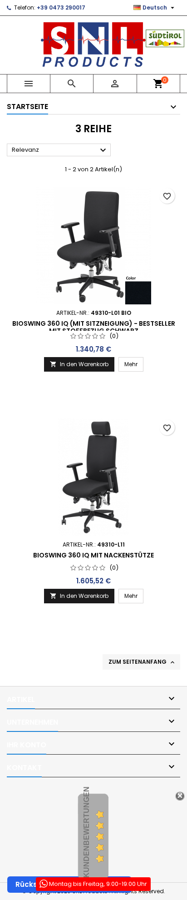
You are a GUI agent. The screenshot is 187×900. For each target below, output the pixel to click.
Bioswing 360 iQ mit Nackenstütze (93, 555)
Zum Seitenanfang (142, 662)
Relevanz (60, 150)
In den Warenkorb (79, 364)
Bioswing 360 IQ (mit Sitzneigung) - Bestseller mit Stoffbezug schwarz (93, 327)
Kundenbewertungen (86, 832)
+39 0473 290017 (61, 7)
